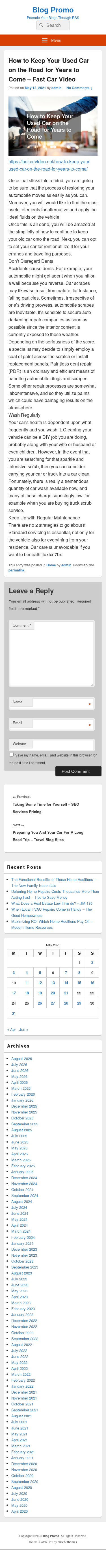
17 (14, 993)
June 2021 (19, 1428)
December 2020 (24, 1463)
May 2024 (19, 1219)
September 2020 (24, 1481)
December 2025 (24, 1106)
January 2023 (22, 1314)
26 (40, 1003)
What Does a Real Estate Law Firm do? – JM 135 (51, 903)
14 (66, 982)
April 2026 (19, 1082)
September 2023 (24, 1267)
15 (79, 982)
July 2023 (19, 1279)
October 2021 (22, 1404)
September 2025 (24, 1124)
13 (53, 982)
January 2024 (22, 1243)
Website (19, 743)
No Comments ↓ (79, 87)
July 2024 (19, 1207)
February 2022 (23, 1380)
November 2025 (24, 1112)
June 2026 (19, 1070)
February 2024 (23, 1237)
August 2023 (21, 1273)
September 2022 (24, 1338)
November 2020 (24, 1469)
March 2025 (21, 1159)
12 (40, 982)
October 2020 (22, 1475)
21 (66, 993)
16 (92, 982)
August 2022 (21, 1344)
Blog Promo (53, 9)
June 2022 (19, 1356)
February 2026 (23, 1094)
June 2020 (19, 1499)
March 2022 (21, 1374)
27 (53, 1003)
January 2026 (22, 1100)
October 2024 (22, 1189)
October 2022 (22, 1332)
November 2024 (24, 1183)
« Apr (11, 1029)
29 (79, 1003)
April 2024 (19, 1225)
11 (27, 982)
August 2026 (21, 1058)
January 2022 (22, 1386)
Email (17, 722)
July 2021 (19, 1421)
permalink (16, 570)
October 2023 (22, 1261)
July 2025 (19, 1135)
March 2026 (21, 1088)
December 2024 (24, 1177)
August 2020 (21, 1487)
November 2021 (24, 1398)
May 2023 (19, 1290)
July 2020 (19, 1493)
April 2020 (19, 1511)
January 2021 (22, 1457)
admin (56, 87)
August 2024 (21, 1201)
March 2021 (21, 1445)
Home (51, 564)
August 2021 (21, 1415)
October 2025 (22, 1118)
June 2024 (19, 1213)
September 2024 (24, 1195)
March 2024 (21, 1231)
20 (53, 993)
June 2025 (19, 1142)
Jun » (23, 1029)
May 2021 (19, 1434)
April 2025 (19, 1153)
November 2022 (24, 1326)
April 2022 (19, 1368)
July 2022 (19, 1350)
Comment (22, 625)
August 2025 (21, 1129)
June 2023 (19, 1284)
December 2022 (24, 1320)
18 (27, 993)
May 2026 (19, 1076)
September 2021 (24, 1410)
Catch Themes (67, 1542)
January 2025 (22, 1171)
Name (17, 701)
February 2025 (23, 1165)
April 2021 (19, 1439)
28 (66, 1003)
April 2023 (19, 1296)
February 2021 (23, 1451)
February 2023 (23, 1308)
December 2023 (24, 1249)
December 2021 (24, 1392)
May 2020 (19, 1505)
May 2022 (19, 1362)
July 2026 (19, 1064)
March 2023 (21, 1302)
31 (14, 1013)
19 (40, 993)
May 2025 (19, 1148)
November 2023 (24, 1255)
